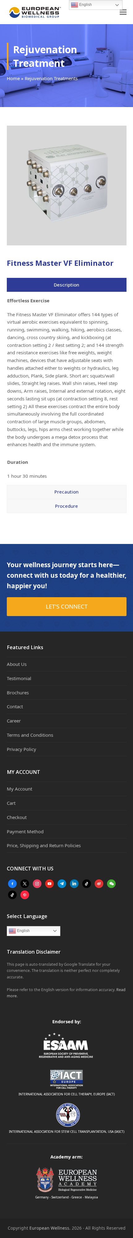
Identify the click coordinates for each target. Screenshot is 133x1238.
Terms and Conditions (30, 735)
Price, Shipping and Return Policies (44, 845)
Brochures (18, 692)
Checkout (17, 817)
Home (13, 78)
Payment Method (25, 831)
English (23, 931)
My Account (19, 789)
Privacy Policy (21, 749)
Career (14, 721)
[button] (123, 12)
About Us (17, 664)
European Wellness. (50, 1228)
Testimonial (19, 678)
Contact (15, 706)
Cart (11, 803)
